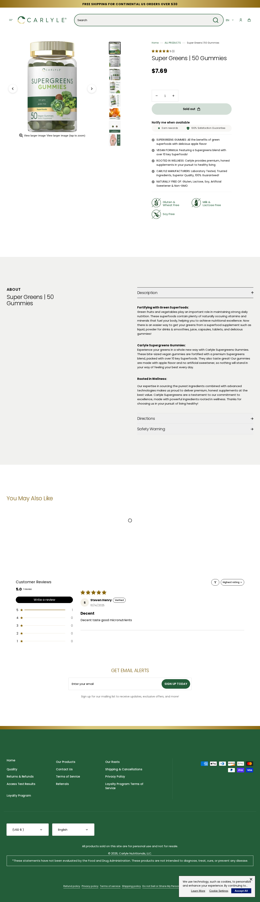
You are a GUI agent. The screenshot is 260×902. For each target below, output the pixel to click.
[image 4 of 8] (115, 87)
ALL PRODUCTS (173, 42)
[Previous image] (13, 88)
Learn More (198, 890)
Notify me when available (171, 122)
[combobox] (149, 20)
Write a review (44, 600)
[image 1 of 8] (115, 48)
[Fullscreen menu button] (11, 20)
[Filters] (215, 582)
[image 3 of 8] (115, 74)
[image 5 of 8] (115, 101)
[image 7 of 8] (115, 127)
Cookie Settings (218, 890)
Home (155, 42)
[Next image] (92, 88)
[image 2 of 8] (115, 61)
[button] (241, 20)
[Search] (215, 20)
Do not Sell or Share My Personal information (169, 886)
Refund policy (71, 886)
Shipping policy (131, 886)
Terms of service (110, 886)
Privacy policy (90, 886)
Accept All (241, 890)
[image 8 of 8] (115, 140)
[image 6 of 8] (115, 114)
